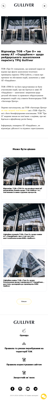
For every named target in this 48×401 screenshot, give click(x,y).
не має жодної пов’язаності (14, 110)
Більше (24, 301)
